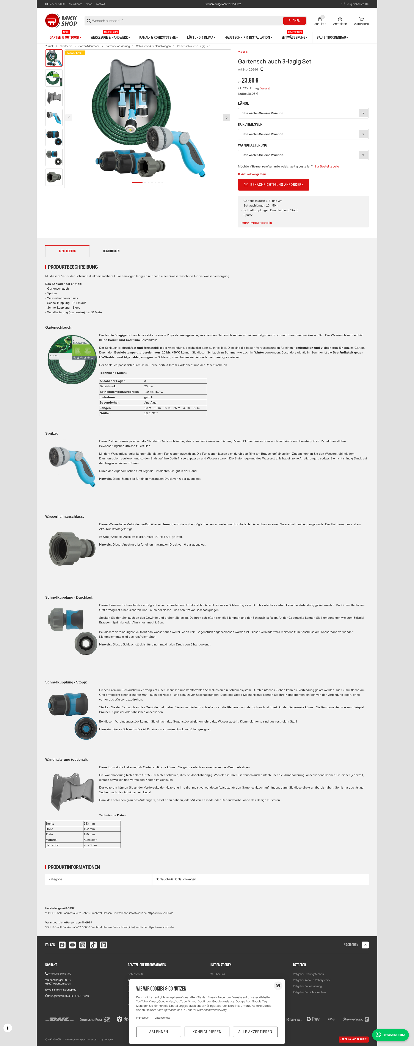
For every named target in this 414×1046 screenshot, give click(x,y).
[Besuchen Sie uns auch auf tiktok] (93, 945)
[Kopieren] (261, 69)
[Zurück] (68, 117)
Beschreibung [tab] (67, 251)
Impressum (142, 1017)
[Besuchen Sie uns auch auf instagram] (82, 945)
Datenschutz (135, 974)
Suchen (294, 21)
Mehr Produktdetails (257, 223)
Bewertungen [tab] (111, 251)
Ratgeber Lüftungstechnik (308, 974)
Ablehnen (158, 1031)
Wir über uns (217, 974)
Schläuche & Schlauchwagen (153, 46)
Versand (265, 88)
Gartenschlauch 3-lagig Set (193, 46)
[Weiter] (226, 117)
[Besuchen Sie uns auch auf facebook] (62, 945)
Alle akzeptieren (255, 1031)
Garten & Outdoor (88, 46)
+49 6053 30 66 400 (59, 973)
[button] (365, 945)
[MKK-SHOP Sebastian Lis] (61, 20)
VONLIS (243, 52)
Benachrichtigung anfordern (277, 185)
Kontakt (100, 4)
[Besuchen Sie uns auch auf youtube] (72, 945)
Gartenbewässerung (118, 46)
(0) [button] (358, 4)
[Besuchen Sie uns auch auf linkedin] (103, 945)
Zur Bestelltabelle (327, 166)
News (89, 4)
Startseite (66, 46)
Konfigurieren (207, 1031)
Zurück (49, 46)
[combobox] (303, 113)
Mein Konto (75, 4)
